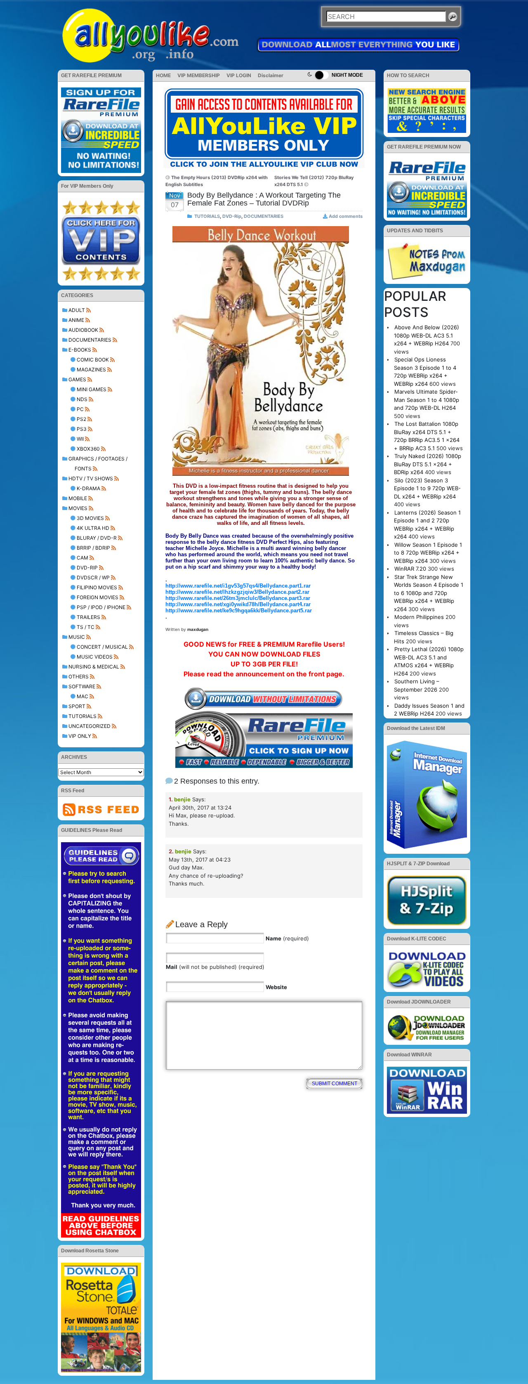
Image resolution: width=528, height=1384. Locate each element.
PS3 (82, 429)
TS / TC (85, 627)
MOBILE (77, 498)
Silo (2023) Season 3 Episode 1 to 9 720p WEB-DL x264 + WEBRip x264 (427, 488)
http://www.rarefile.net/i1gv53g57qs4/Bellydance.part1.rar (238, 586)
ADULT (76, 310)
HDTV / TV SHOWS (90, 478)
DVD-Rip (87, 567)
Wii (80, 439)
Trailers (88, 617)
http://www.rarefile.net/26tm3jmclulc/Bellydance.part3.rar (237, 598)
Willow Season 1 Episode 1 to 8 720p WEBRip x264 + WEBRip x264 (428, 552)
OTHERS (78, 676)
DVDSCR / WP (93, 577)
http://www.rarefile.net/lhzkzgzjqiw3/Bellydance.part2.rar (237, 592)
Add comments (346, 216)
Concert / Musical (102, 647)
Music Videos (95, 657)
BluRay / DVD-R (97, 538)
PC (80, 409)
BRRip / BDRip (93, 548)
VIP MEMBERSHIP (198, 75)
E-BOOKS (79, 350)
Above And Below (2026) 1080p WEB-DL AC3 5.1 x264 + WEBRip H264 (426, 335)
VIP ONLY (79, 736)
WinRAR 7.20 (410, 568)
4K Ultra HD (93, 528)
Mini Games (91, 389)
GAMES (77, 379)
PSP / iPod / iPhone (101, 607)
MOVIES (77, 508)
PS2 (81, 419)
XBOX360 (88, 449)
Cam (82, 558)
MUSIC (76, 637)
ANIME (76, 320)
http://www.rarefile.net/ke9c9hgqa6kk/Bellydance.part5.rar (238, 610)
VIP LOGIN (238, 75)
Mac (82, 696)
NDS (82, 399)
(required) (287, 938)
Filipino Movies (97, 587)
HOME (163, 75)
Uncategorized (89, 726)
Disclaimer (270, 75)
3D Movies (90, 518)
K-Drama (88, 488)
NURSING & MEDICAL (93, 667)
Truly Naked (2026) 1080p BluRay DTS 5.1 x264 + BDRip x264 (427, 464)
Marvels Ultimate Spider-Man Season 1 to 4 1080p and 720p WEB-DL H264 (426, 399)
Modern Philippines (419, 617)
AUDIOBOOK (83, 330)
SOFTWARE (81, 686)
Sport (76, 706)
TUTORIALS (82, 716)
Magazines (91, 369)
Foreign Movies (97, 597)
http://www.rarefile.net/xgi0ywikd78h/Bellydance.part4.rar (238, 604)
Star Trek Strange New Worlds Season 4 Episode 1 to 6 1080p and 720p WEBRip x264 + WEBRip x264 (428, 593)
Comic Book (93, 360)
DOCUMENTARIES (89, 340)
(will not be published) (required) (215, 967)
